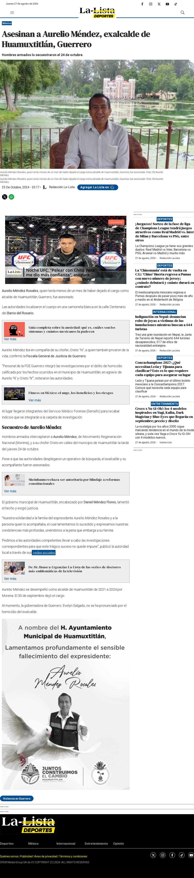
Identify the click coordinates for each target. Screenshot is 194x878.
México (6, 23)
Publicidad (26, 856)
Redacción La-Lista (170, 258)
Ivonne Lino (166, 442)
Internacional (164, 312)
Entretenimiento (164, 404)
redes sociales (44, 552)
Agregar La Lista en (95, 187)
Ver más (10, 339)
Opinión (118, 843)
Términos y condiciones (73, 856)
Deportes (164, 219)
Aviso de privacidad (45, 856)
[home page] (97, 12)
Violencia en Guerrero (17, 798)
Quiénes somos (9, 856)
